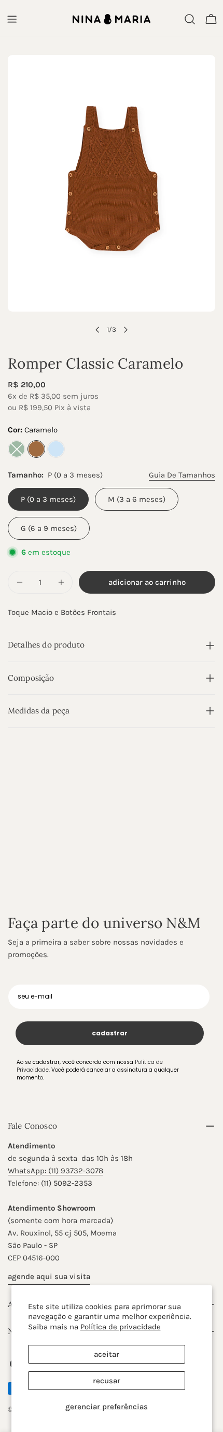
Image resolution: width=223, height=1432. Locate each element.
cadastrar (110, 1033)
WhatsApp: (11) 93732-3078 (55, 1170)
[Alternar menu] (12, 19)
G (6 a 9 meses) (49, 528)
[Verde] (16, 449)
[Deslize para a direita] (125, 329)
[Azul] (56, 449)
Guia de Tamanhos (182, 475)
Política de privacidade (120, 1326)
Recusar (106, 1380)
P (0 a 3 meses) (48, 499)
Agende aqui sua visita (49, 1276)
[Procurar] (189, 19)
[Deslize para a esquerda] (97, 329)
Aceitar (106, 1354)
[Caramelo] (36, 449)
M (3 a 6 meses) (136, 499)
